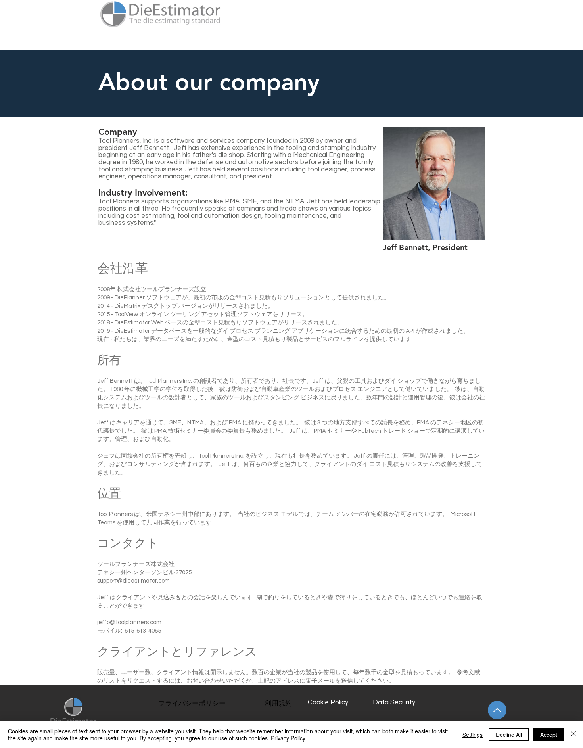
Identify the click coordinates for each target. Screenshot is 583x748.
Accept (548, 734)
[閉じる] (573, 734)
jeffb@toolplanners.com (129, 622)
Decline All (509, 734)
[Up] (497, 710)
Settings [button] (472, 734)
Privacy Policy (288, 738)
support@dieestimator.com (133, 581)
